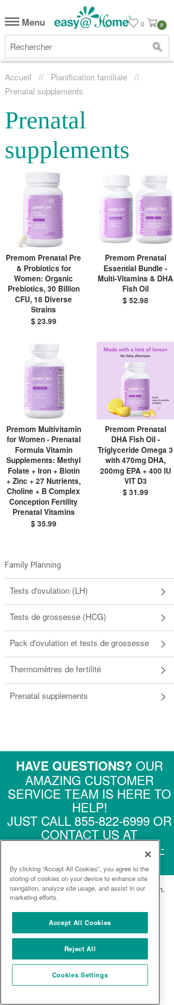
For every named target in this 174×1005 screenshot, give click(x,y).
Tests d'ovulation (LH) (49, 590)
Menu (32, 22)
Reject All (80, 948)
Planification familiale (89, 77)
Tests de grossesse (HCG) (58, 616)
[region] (80, 922)
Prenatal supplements (49, 695)
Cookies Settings (80, 974)
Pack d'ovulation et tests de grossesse (79, 642)
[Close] (148, 854)
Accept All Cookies (80, 922)
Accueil (18, 77)
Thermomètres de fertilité (55, 669)
